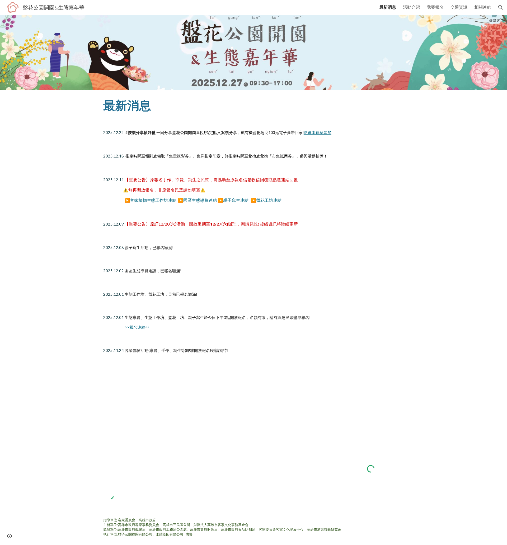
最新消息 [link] (387, 6)
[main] (253, 105)
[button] (500, 7)
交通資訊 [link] (458, 6)
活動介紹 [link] (411, 6)
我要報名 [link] (435, 6)
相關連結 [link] (482, 6)
